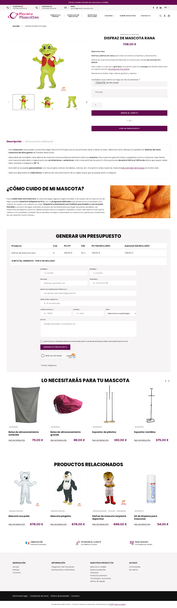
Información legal (20, 596)
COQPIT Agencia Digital (117, 604)
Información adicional (39, 141)
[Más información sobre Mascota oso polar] (26, 488)
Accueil (16, 26)
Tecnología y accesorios (100, 578)
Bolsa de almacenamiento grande (65, 433)
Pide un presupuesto (129, 128)
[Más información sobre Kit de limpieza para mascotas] (151, 488)
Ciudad (76, 309)
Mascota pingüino (60, 516)
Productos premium (98, 575)
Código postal (47, 309)
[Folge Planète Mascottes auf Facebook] (153, 7)
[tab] (15, 141)
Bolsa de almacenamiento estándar (24, 433)
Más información (17, 440)
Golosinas (94, 572)
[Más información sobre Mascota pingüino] (68, 488)
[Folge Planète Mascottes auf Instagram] (156, 7)
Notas (43, 320)
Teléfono (93, 279)
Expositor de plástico (104, 432)
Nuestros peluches (98, 570)
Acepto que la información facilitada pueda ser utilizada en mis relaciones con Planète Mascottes (85, 341)
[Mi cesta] (168, 15)
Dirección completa (49, 299)
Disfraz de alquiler (97, 581)
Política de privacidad (60, 596)
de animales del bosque (133, 168)
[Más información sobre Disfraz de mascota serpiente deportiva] (109, 488)
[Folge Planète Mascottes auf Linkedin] (160, 7)
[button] (86, 102)
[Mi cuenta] (164, 15)
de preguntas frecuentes (118, 69)
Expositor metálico (145, 432)
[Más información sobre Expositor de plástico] (109, 404)
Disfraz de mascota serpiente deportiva (109, 517)
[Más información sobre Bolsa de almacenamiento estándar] (26, 404)
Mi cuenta (133, 570)
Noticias (112, 511)
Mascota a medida (98, 567)
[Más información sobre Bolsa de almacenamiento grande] (68, 404)
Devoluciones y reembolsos (63, 570)
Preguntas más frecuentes (63, 567)
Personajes (121, 511)
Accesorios (13, 427)
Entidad (43, 279)
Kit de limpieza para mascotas (145, 517)
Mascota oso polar (19, 516)
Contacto (17, 572)
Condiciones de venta (39, 596)
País (108, 309)
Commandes (134, 567)
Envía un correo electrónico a (54, 289)
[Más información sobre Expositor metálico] (151, 404)
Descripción (14, 141)
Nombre (44, 269)
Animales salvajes (16, 511)
